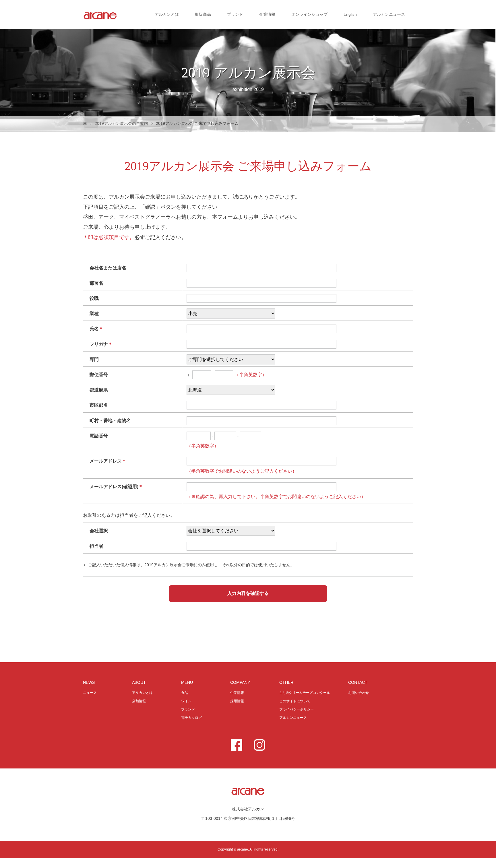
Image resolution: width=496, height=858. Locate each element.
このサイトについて (294, 701)
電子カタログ (191, 718)
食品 (184, 693)
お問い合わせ (358, 693)
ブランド (235, 14)
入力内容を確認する (248, 593)
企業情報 (267, 14)
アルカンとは (167, 14)
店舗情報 (139, 701)
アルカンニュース (389, 14)
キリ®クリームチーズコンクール (304, 693)
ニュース (90, 693)
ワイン (186, 701)
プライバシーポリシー (296, 709)
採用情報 (237, 701)
